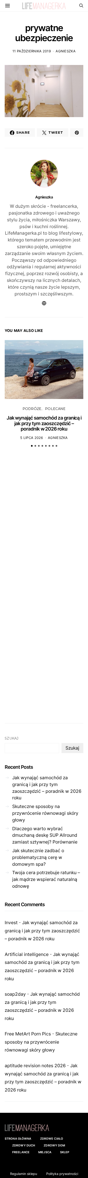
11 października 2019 (31, 51)
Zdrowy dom (54, 1145)
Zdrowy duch (23, 1145)
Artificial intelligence (27, 954)
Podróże (32, 409)
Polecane (55, 409)
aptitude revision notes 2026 (35, 1065)
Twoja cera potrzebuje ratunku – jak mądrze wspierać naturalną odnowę (46, 879)
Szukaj (12, 738)
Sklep (64, 1152)
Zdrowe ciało (51, 1138)
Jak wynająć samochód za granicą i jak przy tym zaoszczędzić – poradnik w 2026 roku (44, 423)
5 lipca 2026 (31, 438)
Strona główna (18, 1138)
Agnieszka (66, 51)
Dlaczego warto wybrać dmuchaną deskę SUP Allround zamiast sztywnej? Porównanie (44, 835)
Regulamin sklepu (23, 1174)
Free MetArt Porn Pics (28, 1034)
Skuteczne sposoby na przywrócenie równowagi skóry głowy (45, 813)
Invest (11, 922)
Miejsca (44, 1152)
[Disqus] (44, 523)
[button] (32, 446)
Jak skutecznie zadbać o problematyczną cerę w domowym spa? (38, 857)
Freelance (21, 1152)
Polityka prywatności (62, 1174)
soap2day (15, 994)
